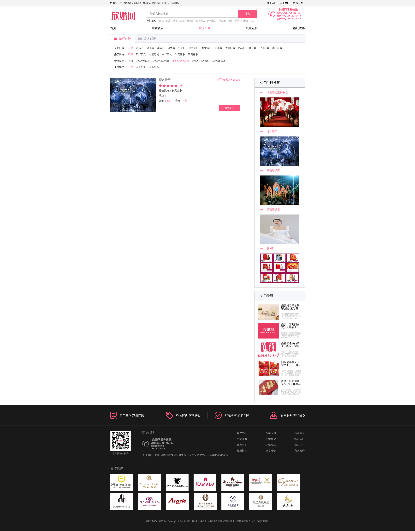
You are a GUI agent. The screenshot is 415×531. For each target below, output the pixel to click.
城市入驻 (272, 3)
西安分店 (147, 3)
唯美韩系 (180, 54)
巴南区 (242, 48)
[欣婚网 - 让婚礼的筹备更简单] (123, 16)
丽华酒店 (200, 20)
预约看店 (229, 108)
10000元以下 (143, 60)
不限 (130, 48)
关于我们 (285, 3)
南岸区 (161, 48)
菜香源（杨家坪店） (245, 20)
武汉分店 (156, 3)
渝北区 (150, 48)
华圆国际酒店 (225, 20)
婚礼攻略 (299, 28)
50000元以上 (218, 60)
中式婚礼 (167, 54)
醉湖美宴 (211, 20)
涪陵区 (139, 48)
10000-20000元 (161, 60)
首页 (113, 28)
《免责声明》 (262, 521)
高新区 (252, 48)
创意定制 (154, 54)
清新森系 (193, 54)
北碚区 (218, 48)
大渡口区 (230, 48)
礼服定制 (252, 28)
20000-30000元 (181, 60)
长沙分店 (175, 3)
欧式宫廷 (141, 54)
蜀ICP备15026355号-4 (156, 521)
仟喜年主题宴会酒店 (183, 20)
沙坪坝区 (194, 48)
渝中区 (171, 48)
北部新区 (264, 48)
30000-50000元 (200, 60)
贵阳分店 (166, 3)
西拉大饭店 (165, 20)
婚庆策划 (204, 28)
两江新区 (277, 48)
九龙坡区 (207, 48)
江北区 (182, 48)
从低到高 (154, 67)
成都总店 (137, 3)
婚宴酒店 (157, 28)
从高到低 (141, 67)
